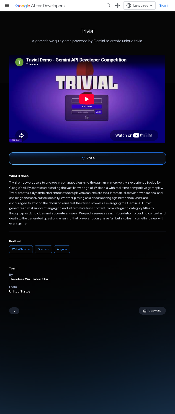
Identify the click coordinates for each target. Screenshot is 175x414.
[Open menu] (7, 5)
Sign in (164, 5)
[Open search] (108, 5)
